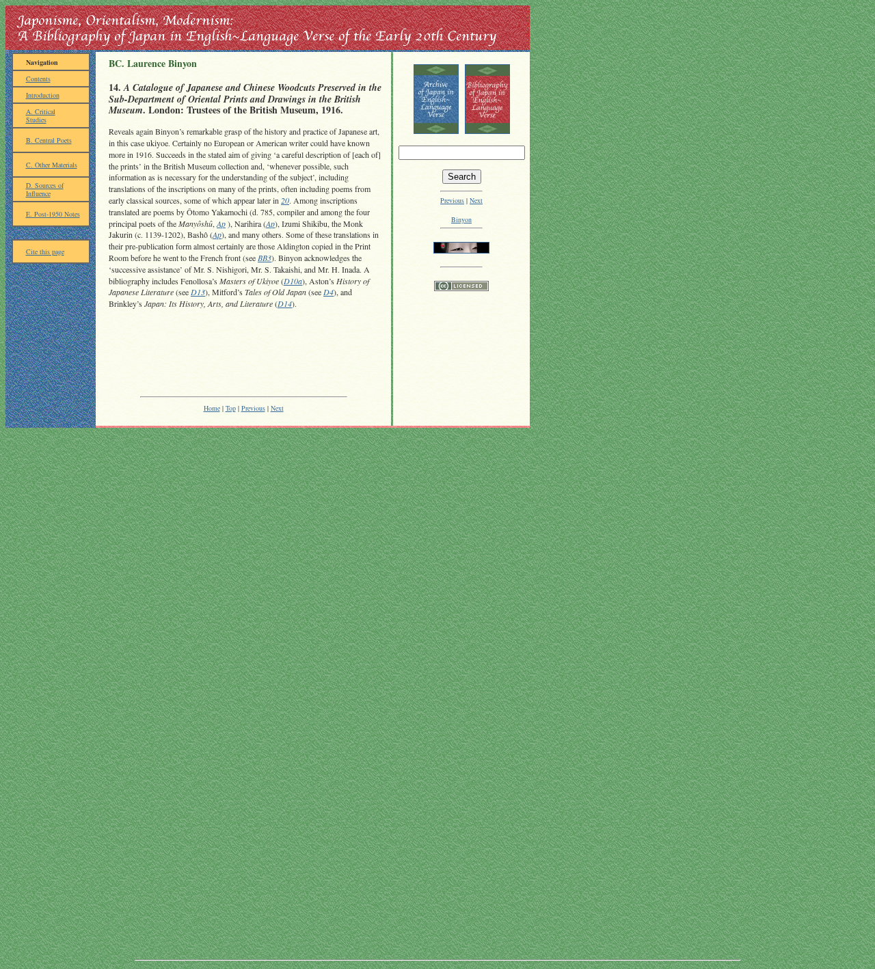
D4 (328, 291)
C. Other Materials (51, 164)
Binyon (461, 219)
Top (231, 408)
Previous (253, 408)
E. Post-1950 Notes (53, 214)
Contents (38, 78)
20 (285, 200)
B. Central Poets (49, 140)
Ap (221, 223)
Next (277, 408)
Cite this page (45, 251)
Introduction (42, 95)
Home (212, 408)
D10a (293, 280)
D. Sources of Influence (45, 189)
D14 (285, 303)
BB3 (264, 257)
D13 (198, 291)
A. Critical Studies (40, 115)
